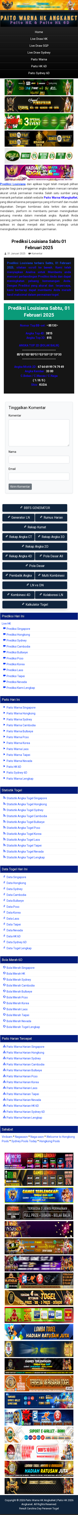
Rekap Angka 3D (53, 537)
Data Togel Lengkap (19, 948)
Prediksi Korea (15, 664)
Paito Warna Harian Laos (21, 1088)
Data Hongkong (16, 883)
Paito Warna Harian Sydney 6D (25, 1111)
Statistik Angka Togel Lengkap (25, 857)
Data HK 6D (13, 936)
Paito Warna (39, 59)
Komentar (37, 253)
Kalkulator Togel (36, 604)
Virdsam (7, 1136)
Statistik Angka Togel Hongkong (26, 804)
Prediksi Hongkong (18, 634)
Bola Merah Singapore (20, 967)
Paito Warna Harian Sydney (23, 1058)
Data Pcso (12, 906)
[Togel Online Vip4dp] (39, 1366)
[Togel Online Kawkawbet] (39, 1212)
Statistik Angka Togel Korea (23, 833)
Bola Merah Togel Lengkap (23, 1027)
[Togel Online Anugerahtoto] (39, 1400)
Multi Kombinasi (52, 575)
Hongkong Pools (49, 1141)
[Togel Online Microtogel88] (39, 1161)
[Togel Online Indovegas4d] (39, 1486)
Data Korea (13, 912)
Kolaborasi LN (52, 595)
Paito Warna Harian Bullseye (24, 1070)
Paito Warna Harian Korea (22, 1082)
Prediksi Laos (14, 670)
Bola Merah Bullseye (19, 991)
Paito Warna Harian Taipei (22, 1094)
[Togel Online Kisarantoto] (39, 138)
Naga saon (37, 1136)
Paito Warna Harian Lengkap (24, 1117)
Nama (12, 451)
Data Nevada (14, 930)
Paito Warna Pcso (17, 737)
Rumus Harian (53, 517)
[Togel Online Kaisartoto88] (39, 1315)
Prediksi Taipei (15, 676)
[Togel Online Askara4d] (39, 1246)
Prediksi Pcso (14, 658)
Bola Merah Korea (17, 1003)
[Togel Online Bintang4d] (39, 1263)
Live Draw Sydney (39, 52)
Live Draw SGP (39, 46)
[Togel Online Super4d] (39, 104)
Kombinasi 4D (20, 595)
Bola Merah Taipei (17, 1015)
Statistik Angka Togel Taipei (24, 845)
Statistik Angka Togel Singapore (26, 798)
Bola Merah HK (15, 973)
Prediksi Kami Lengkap (20, 687)
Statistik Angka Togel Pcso (23, 827)
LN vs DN (36, 585)
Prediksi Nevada (16, 682)
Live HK (6, 623)
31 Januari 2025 (16, 253)
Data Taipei (13, 924)
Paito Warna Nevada (19, 761)
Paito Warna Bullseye (19, 731)
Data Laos (12, 918)
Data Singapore (16, 877)
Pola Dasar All (52, 556)
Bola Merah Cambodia (20, 985)
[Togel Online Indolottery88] (39, 1417)
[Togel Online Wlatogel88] (39, 1280)
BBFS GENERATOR (36, 508)
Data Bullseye (15, 900)
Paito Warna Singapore (21, 707)
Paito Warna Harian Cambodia (25, 1064)
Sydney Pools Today (24, 1141)
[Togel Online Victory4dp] (39, 1195)
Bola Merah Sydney (18, 979)
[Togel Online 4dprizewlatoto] (39, 1297)
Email (12, 468)
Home (39, 32)
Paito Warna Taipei (18, 754)
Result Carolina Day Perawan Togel (39, 1508)
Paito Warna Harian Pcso (22, 1076)
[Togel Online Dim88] (39, 87)
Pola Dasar (36, 566)
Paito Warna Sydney (19, 719)
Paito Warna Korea (18, 743)
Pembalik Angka (20, 575)
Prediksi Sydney (16, 640)
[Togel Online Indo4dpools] (39, 1332)
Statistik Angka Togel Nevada (25, 851)
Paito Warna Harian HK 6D (22, 1105)
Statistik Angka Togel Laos (23, 839)
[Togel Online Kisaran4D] (39, 121)
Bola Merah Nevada (18, 1021)
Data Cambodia (16, 894)
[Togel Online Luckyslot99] (39, 1349)
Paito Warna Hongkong (20, 713)
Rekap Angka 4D (20, 556)
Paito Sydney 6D (39, 73)
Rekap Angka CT (20, 537)
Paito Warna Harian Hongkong (25, 1052)
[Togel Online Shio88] (39, 1469)
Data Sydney (14, 889)
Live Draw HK (39, 39)
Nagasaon (21, 1136)
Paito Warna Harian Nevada (23, 1100)
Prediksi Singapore (18, 628)
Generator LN (20, 517)
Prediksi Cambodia (18, 646)
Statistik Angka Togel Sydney (24, 810)
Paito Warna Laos (17, 749)
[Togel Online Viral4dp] (39, 173)
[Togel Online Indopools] (39, 1452)
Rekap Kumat (36, 527)
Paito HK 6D (39, 66)
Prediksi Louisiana (13, 184)
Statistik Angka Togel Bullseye (25, 822)
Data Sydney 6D (16, 942)
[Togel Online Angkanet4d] (39, 1434)
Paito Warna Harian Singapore (25, 1046)
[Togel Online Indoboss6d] (39, 1178)
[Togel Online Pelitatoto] (39, 156)
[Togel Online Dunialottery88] (39, 1383)
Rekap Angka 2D (36, 546)
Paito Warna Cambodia (21, 725)
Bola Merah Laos (17, 1009)
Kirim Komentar (20, 486)
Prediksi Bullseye (17, 652)
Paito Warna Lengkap (19, 778)
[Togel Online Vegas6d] (39, 1229)
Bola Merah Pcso (17, 997)
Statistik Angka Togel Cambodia (26, 816)
